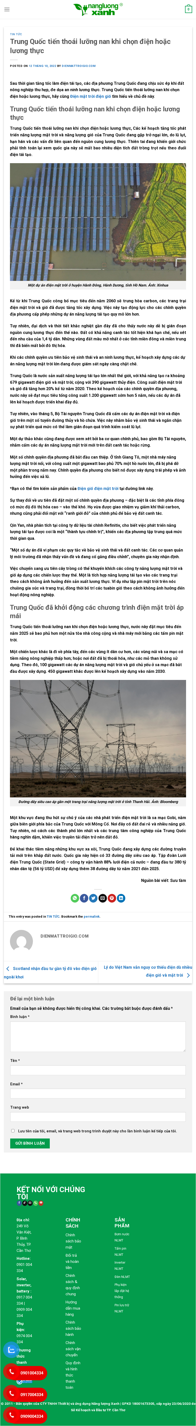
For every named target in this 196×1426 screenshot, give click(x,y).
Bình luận (20, 1017)
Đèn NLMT (122, 1277)
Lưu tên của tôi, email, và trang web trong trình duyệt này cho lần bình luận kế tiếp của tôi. (97, 1131)
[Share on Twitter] (93, 898)
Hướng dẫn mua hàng (73, 1308)
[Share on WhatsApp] (75, 898)
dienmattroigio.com (78, 66)
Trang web (19, 1107)
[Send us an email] (30, 1203)
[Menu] (7, 9)
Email (16, 1084)
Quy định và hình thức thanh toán (73, 1375)
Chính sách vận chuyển (73, 1348)
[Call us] (35, 1203)
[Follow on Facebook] (19, 1203)
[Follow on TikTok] (24, 1203)
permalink (92, 916)
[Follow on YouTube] (41, 1203)
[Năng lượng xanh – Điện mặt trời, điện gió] (98, 9)
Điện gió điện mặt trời (98, 488)
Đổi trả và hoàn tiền (72, 1261)
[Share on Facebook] (84, 898)
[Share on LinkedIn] (121, 898)
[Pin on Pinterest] (112, 898)
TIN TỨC (16, 34)
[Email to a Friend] (103, 898)
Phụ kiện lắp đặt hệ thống (122, 1291)
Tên (15, 1061)
